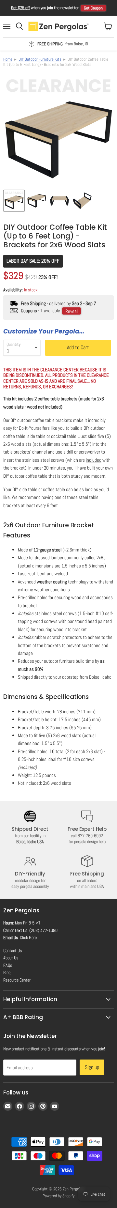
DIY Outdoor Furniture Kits (40, 59)
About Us (10, 958)
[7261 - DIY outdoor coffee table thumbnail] (36, 200)
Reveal (71, 311)
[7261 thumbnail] (59, 200)
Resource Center (17, 980)
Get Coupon (93, 8)
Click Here (28, 937)
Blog (6, 972)
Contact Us (12, 950)
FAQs (7, 965)
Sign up (92, 1067)
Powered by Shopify (58, 1196)
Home (7, 59)
